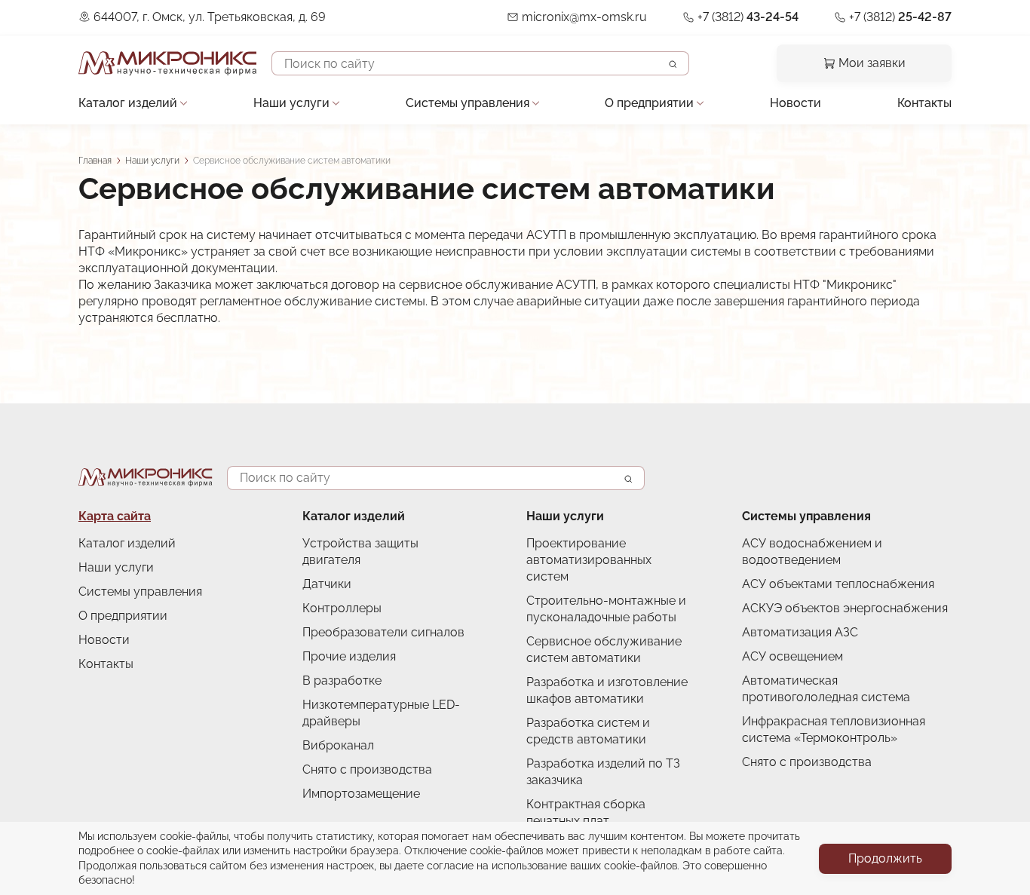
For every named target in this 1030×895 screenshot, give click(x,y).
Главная (95, 160)
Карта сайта (114, 516)
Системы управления (467, 103)
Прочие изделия (349, 656)
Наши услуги (291, 103)
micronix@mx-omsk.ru (584, 17)
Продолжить (885, 858)
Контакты (924, 103)
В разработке (342, 680)
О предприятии (649, 103)
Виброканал (338, 745)
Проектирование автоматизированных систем (588, 560)
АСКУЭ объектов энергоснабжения (845, 608)
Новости (795, 103)
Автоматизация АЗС (800, 632)
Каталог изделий (127, 103)
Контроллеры (342, 608)
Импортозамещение (361, 793)
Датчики (326, 584)
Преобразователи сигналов (383, 632)
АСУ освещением (792, 656)
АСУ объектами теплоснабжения (838, 584)
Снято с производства (367, 769)
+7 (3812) (748, 17)
